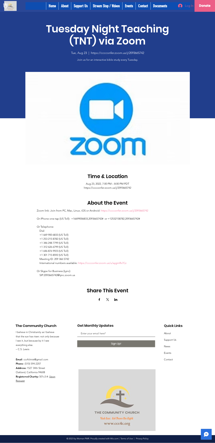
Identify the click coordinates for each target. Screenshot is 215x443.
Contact (168, 359)
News (167, 346)
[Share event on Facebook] (99, 299)
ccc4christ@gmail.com (36, 359)
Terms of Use (126, 438)
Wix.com (114, 438)
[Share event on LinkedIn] (115, 299)
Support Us (170, 339)
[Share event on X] (107, 299)
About (167, 333)
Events (167, 352)
